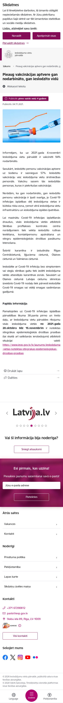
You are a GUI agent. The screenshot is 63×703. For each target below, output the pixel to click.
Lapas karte (11, 576)
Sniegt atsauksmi (31, 449)
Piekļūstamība (12, 567)
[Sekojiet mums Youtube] (27, 657)
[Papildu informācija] (19, 625)
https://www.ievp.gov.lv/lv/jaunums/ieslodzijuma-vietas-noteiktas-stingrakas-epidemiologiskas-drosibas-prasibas (31, 349)
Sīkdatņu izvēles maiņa (17, 586)
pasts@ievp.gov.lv (17, 613)
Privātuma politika (14, 557)
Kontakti (9, 533)
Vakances (9, 524)
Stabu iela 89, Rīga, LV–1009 (24, 619)
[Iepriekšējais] (7, 413)
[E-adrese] (10, 625)
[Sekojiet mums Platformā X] (12, 657)
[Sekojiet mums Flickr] (35, 657)
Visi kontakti (20, 636)
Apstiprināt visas (46, 35)
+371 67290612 (16, 608)
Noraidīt (16, 35)
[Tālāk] (56, 413)
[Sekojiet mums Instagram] (20, 657)
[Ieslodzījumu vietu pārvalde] (31, 58)
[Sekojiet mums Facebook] (5, 657)
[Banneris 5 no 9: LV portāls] (31, 413)
